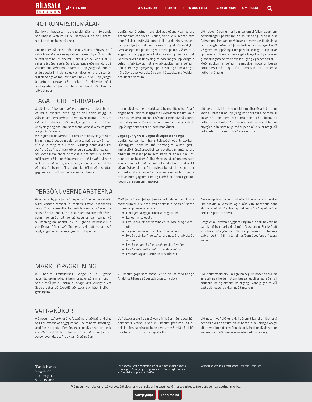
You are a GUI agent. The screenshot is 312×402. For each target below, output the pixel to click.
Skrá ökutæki (194, 8)
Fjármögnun (224, 8)
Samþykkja (144, 395)
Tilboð (170, 8)
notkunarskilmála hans (250, 366)
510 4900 (77, 8)
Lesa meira (170, 395)
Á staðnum (148, 8)
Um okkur (250, 8)
